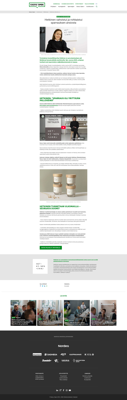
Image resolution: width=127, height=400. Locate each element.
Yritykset (53, 6)
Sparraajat (71, 6)
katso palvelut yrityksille (50, 247)
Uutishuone (89, 6)
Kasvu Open (80, 6)
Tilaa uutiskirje (63, 379)
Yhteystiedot (63, 376)
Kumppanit (61, 6)
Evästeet (75, 397)
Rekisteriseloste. (68, 397)
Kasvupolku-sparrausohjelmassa (49, 105)
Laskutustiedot (63, 377)
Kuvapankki (87, 379)
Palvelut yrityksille (87, 376)
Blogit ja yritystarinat (63, 16)
